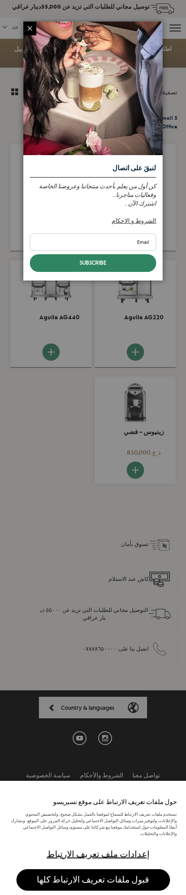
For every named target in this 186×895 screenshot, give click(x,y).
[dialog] (93, 447)
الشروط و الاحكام (134, 220)
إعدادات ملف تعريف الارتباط (98, 854)
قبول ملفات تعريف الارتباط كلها (93, 880)
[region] (93, 838)
